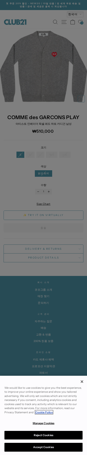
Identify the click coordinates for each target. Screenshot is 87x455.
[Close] (82, 381)
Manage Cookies (43, 423)
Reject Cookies (43, 435)
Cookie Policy (44, 412)
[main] (43, 415)
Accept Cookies (43, 447)
